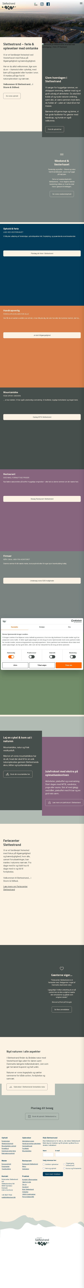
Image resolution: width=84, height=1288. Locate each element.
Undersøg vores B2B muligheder (42, 581)
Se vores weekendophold (61, 194)
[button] (35, 4)
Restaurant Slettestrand (30, 1164)
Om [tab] (69, 627)
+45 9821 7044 (7, 1195)
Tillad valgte (42, 665)
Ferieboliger (6, 1141)
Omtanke (25, 1192)
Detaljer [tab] (42, 627)
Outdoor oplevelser (51, 1164)
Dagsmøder (6, 1166)
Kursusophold (6, 1164)
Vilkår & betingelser (28, 1194)
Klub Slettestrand (28, 1189)
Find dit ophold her (54, 129)
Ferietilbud (5, 1148)
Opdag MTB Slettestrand (42, 417)
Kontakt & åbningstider (29, 1179)
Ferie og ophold (50, 1168)
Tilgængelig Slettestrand (70, 1164)
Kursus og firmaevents (73, 1168)
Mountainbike (26, 1151)
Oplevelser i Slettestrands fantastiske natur (29, 1087)
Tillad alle (68, 665)
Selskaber (25, 1169)
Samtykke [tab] (14, 627)
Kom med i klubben (52, 1174)
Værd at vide (26, 1182)
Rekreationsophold (8, 1153)
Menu (24, 1166)
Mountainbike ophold (9, 1146)
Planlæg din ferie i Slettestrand (42, 253)
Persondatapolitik (28, 1197)
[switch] (32, 656)
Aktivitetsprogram (28, 1141)
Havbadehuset (27, 1146)
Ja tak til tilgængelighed (42, 335)
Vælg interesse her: (49, 1160)
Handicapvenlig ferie (9, 1151)
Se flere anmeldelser (61, 1009)
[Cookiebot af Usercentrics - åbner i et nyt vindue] (73, 621)
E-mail (57, 1151)
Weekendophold (7, 1143)
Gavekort (25, 1187)
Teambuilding (6, 1169)
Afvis (15, 665)
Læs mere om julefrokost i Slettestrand (66, 802)
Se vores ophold (12, 96)
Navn (45, 1151)
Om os (24, 1184)
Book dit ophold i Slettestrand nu (44, 1116)
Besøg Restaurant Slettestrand (42, 499)
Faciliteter (25, 1148)
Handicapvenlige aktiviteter (31, 1143)
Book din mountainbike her (20, 774)
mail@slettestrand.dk (9, 1197)
